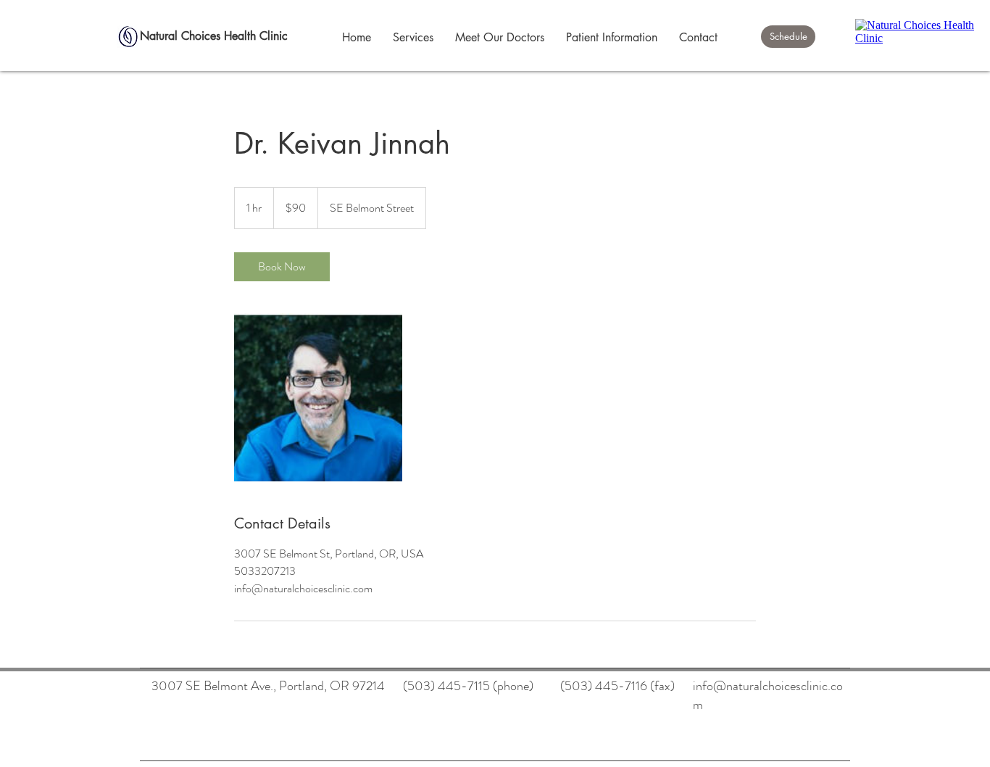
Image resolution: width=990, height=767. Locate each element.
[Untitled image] (318, 397)
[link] (282, 266)
